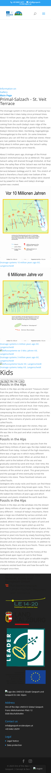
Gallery (4, 92)
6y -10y (4, 381)
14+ (21, 381)
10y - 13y (13, 381)
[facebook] (23, 761)
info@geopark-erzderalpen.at (19, 725)
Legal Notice (13, 741)
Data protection (14, 745)
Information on (8, 88)
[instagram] (30, 761)
